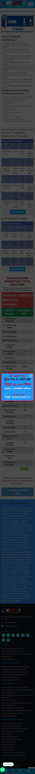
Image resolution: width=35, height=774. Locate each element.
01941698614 (17, 397)
